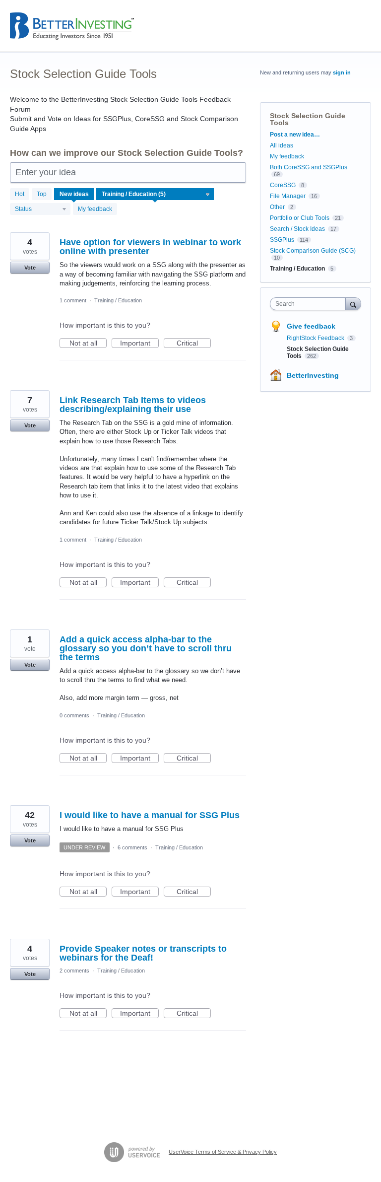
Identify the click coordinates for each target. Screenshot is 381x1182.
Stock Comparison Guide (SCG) (313, 250)
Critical (194, 343)
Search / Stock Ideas (297, 228)
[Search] (353, 303)
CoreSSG (283, 185)
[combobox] (310, 303)
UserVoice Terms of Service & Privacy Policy (223, 1152)
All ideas (281, 145)
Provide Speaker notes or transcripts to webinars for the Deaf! (143, 953)
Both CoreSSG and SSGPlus (308, 167)
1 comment (73, 300)
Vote (30, 268)
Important (139, 343)
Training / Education (118, 300)
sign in (342, 72)
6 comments (132, 847)
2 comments (74, 970)
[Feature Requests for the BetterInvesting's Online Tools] (72, 26)
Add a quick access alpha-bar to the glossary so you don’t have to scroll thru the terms (146, 648)
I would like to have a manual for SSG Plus (150, 815)
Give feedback (311, 326)
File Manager (288, 196)
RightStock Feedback (316, 338)
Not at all (88, 343)
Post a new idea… (295, 134)
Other (277, 207)
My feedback (95, 209)
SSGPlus (282, 239)
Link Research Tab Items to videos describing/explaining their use (133, 404)
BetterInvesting (313, 375)
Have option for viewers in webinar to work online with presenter (150, 246)
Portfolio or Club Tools (299, 217)
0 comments (74, 715)
